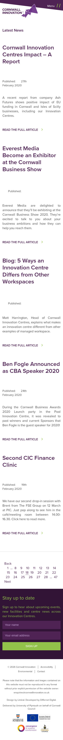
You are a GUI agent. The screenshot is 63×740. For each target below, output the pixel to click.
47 (55, 577)
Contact (41, 671)
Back (7, 564)
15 (8, 573)
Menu (51, 6)
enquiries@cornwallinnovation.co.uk (31, 692)
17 (22, 573)
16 (15, 573)
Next (7, 582)
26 (31, 577)
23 (8, 577)
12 (40, 568)
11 (34, 568)
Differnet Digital (48, 700)
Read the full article (20, 130)
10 (27, 568)
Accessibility (47, 667)
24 (15, 577)
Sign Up (31, 646)
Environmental (25, 671)
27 (38, 577)
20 (39, 573)
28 (46, 577)
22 (54, 573)
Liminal (21, 700)
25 (23, 577)
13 (47, 568)
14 (54, 568)
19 (32, 573)
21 (46, 573)
